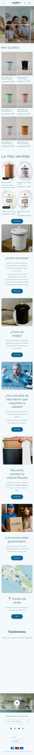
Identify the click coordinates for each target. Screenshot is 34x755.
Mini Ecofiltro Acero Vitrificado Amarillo (23, 142)
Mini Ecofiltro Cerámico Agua (24, 212)
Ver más (17, 291)
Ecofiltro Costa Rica (13, 751)
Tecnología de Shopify (25, 751)
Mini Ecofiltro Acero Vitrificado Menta (7, 110)
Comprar (17, 497)
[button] (4, 3)
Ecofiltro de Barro (6, 182)
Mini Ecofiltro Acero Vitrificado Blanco (7, 142)
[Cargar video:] (17, 703)
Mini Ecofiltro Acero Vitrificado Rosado (23, 110)
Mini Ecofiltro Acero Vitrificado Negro (23, 78)
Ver (17, 616)
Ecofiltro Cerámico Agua (8, 211)
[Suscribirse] (27, 721)
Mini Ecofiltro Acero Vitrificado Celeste (7, 78)
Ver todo (17, 221)
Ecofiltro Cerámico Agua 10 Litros (24, 183)
